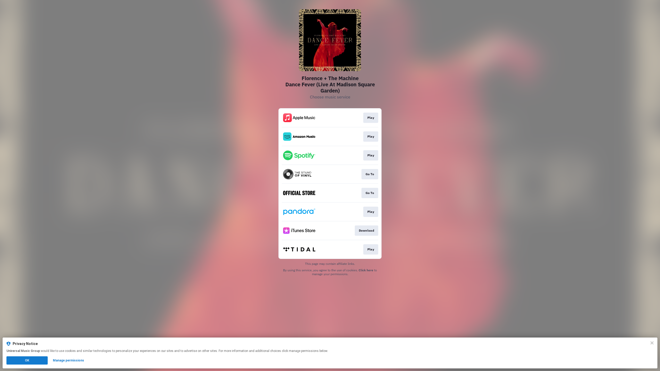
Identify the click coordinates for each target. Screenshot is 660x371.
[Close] (652, 343)
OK (27, 360)
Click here (366, 270)
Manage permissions (68, 360)
